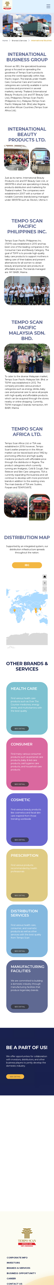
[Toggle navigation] (50, 6)
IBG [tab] (27, 565)
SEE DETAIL (20, 728)
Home (5, 40)
